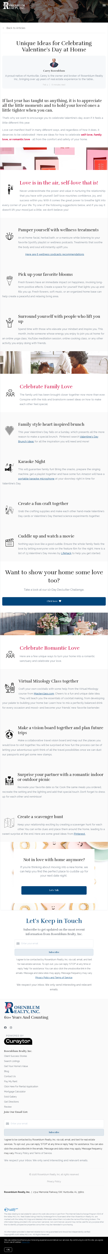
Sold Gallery (10, 1096)
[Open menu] (104, 5)
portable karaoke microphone (36, 478)
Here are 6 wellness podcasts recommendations (54, 254)
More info (26, 1242)
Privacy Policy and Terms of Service (53, 977)
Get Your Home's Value (16, 1066)
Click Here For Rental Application (21, 1086)
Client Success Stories (15, 1056)
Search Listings (12, 1061)
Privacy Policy (54, 1181)
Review (8, 1106)
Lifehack (66, 553)
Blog (6, 1071)
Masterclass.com (44, 693)
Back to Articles (15, 27)
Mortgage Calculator (15, 1091)
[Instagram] (11, 1027)
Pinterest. (79, 833)
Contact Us (10, 1076)
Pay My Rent (10, 1081)
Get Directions (11, 1101)
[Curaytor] (18, 1044)
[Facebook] (5, 1027)
